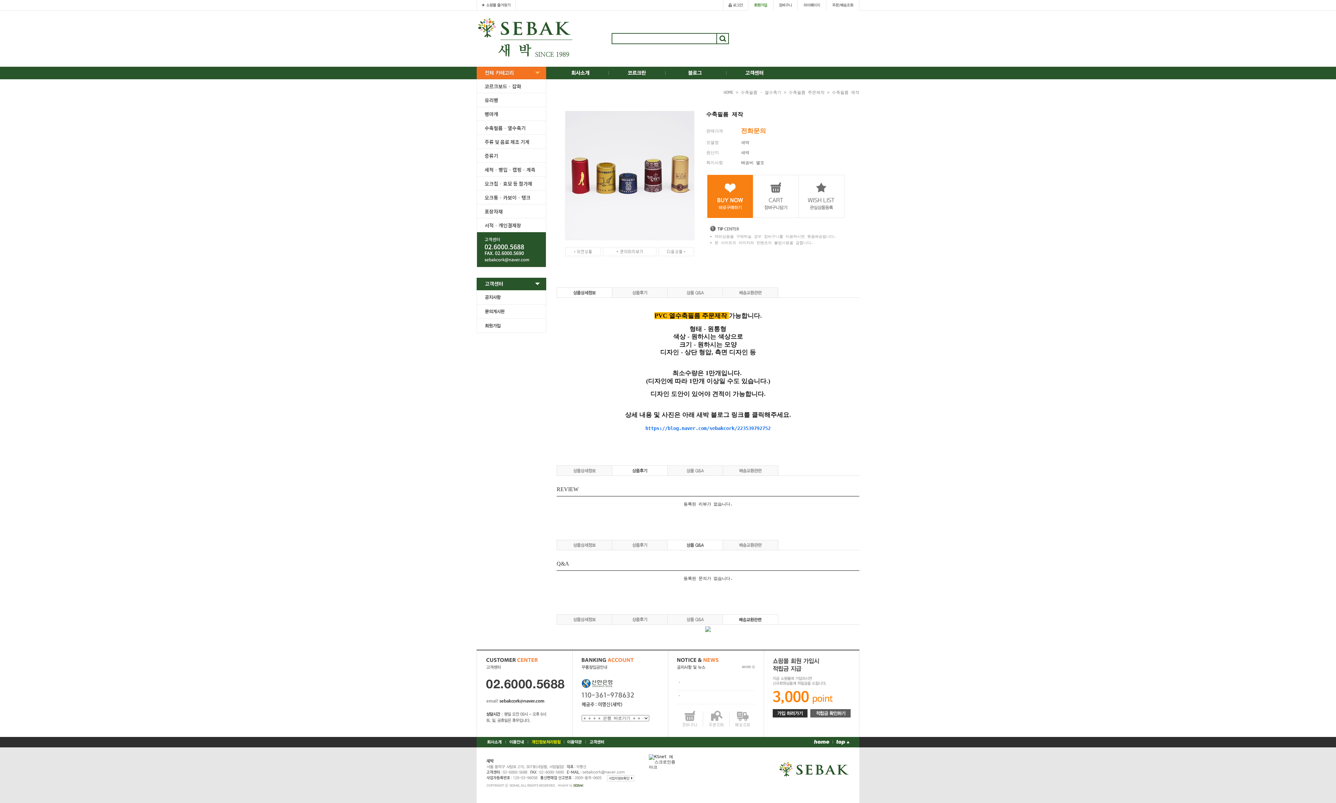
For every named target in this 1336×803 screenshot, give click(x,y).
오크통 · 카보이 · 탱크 (508, 197)
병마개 (491, 114)
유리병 (491, 100)
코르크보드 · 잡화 (503, 86)
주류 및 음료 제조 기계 (507, 141)
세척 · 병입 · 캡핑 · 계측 (510, 169)
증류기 (491, 155)
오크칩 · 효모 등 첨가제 (508, 183)
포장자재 (494, 211)
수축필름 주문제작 (807, 92)
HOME (728, 92)
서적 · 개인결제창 (503, 225)
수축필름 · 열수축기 (505, 127)
